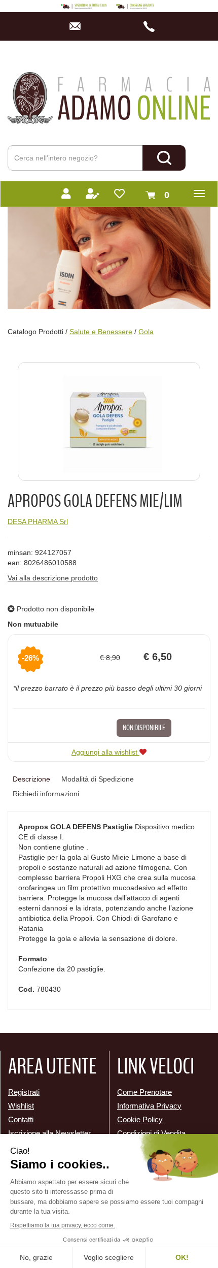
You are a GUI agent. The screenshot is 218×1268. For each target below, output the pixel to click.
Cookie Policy (140, 1119)
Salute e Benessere (100, 332)
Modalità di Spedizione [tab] (97, 779)
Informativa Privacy (149, 1105)
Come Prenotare (144, 1092)
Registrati (24, 1092)
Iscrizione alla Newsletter (49, 1133)
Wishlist (21, 1105)
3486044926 (152, 26)
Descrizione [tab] (31, 779)
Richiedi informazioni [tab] (46, 794)
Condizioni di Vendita (151, 1133)
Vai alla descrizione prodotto (53, 578)
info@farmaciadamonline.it (78, 26)
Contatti (20, 1119)
